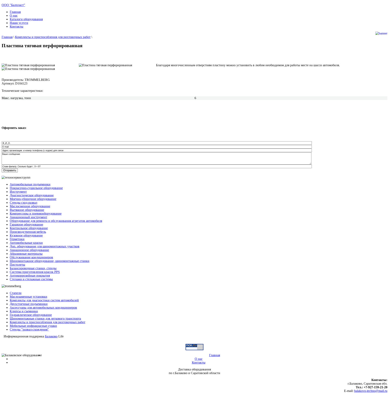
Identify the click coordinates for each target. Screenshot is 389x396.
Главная (7, 37)
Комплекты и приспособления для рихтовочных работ (53, 37)
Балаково (51, 336)
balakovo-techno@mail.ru (370, 391)
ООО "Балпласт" (13, 5)
